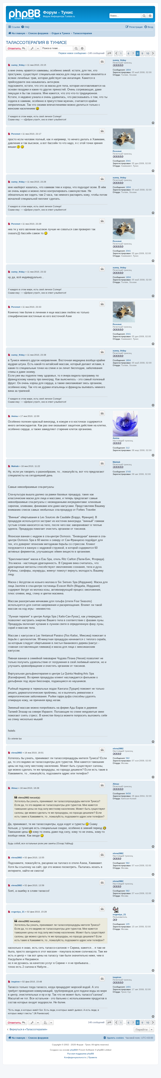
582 (128, 758)
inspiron (117, 977)
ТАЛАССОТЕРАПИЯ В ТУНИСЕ (36, 42)
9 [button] (142, 53)
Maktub (116, 462)
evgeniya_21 (119, 914)
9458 (128, 793)
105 (128, 924)
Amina (116, 438)
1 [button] (121, 53)
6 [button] (128, 53)
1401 (128, 987)
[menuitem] (25, 27)
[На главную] (25, 13)
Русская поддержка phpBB (80, 1053)
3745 (128, 471)
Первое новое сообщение (72, 53)
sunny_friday (119, 60)
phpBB (73, 1050)
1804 (128, 70)
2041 (128, 161)
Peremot (117, 151)
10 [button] (147, 53)
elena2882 (118, 748)
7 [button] (133, 53)
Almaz (116, 784)
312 (128, 448)
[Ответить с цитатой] (102, 61)
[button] (109, 53)
